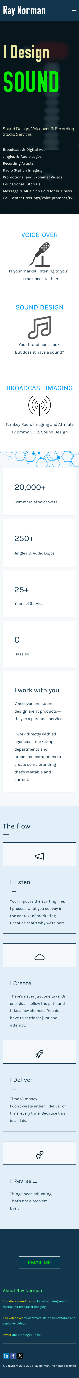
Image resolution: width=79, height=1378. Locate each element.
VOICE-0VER (39, 235)
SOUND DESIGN (40, 307)
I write (7, 1335)
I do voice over (13, 1318)
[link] (6, 1356)
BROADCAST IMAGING (39, 388)
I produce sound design (20, 1301)
